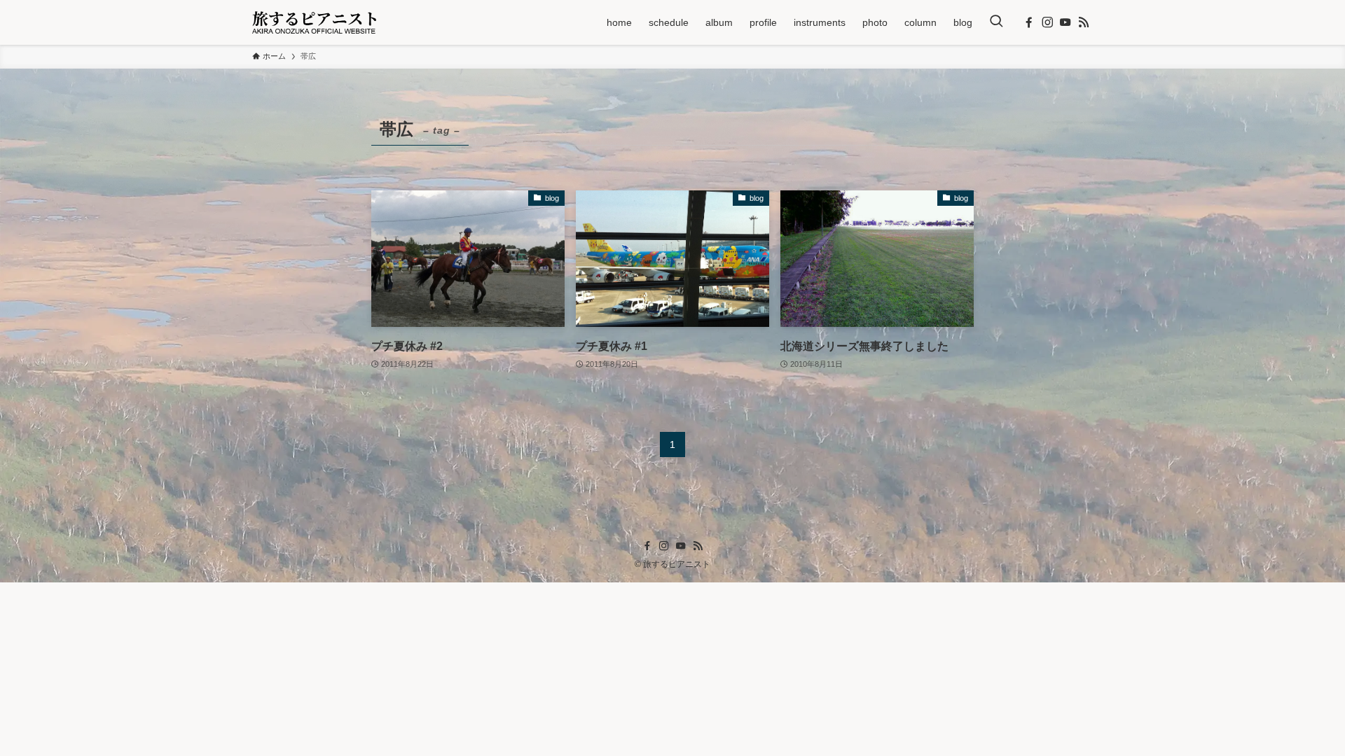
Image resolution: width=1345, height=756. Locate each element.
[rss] (1084, 22)
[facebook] (1029, 22)
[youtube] (1065, 22)
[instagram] (1047, 22)
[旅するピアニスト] (314, 22)
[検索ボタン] (996, 22)
